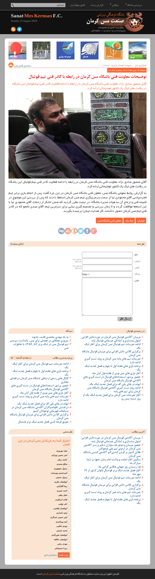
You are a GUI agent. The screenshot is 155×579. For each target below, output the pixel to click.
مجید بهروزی (62, 451)
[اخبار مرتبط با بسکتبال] (114, 50)
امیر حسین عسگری (59, 517)
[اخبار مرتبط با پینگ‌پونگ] (17, 50)
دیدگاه (69, 331)
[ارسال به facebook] (87, 232)
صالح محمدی (62, 464)
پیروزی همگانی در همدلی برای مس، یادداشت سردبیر (39, 341)
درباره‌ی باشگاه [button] (134, 5)
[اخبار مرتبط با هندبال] (90, 50)
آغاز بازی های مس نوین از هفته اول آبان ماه (116, 373)
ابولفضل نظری (61, 482)
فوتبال (141, 220)
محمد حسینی (62, 530)
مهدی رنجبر (62, 544)
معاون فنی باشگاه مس (109, 220)
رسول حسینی (61, 477)
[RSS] (13, 30)
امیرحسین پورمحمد (59, 473)
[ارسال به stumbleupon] (68, 232)
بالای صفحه (17, 243)
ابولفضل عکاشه (60, 539)
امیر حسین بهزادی (59, 455)
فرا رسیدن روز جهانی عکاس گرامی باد (119, 467)
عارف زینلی (62, 459)
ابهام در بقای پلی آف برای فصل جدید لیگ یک (114, 384)
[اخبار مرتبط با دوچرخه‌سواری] (65, 50)
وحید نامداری (62, 513)
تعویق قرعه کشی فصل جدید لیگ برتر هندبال (43, 422)
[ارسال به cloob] (74, 232)
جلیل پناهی (63, 495)
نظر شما (141, 243)
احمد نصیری (62, 491)
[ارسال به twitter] (81, 232)
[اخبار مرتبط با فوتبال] (138, 50)
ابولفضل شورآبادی (59, 535)
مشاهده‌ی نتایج (50, 555)
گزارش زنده (97, 5)
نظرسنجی (67, 431)
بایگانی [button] (115, 5)
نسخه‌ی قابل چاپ (22, 65)
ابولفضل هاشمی (60, 508)
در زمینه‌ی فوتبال (136, 331)
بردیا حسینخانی (61, 548)
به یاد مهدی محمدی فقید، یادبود (50, 337)
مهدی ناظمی (62, 526)
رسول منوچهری (60, 468)
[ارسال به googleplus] (93, 232)
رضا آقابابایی (62, 486)
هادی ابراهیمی (61, 499)
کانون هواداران (77, 5)
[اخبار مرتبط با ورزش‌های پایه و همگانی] (41, 50)
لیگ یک (129, 220)
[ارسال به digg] (61, 232)
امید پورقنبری (61, 522)
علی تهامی (63, 504)
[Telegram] (19, 30)
